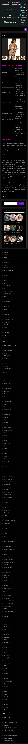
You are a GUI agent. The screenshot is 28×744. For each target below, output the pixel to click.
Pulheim (6, 585)
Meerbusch (6, 544)
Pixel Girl (24, 15)
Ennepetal (6, 322)
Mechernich (7, 538)
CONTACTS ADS (8, 361)
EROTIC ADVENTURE (9, 368)
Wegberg (6, 678)
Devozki (4, 375)
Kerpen (5, 466)
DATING (6, 366)
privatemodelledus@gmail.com (10, 17)
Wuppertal (6, 704)
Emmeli (18, 232)
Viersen (6, 668)
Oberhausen (7, 575)
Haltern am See (7, 409)
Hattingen (6, 417)
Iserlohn (6, 448)
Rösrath (6, 639)
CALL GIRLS (7, 355)
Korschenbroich (7, 512)
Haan (5, 404)
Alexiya (18, 243)
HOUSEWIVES (7, 595)
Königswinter (7, 510)
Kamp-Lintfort (7, 461)
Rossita (6, 222)
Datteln (5, 296)
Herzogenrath (7, 438)
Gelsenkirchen (7, 388)
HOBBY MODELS (8, 479)
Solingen (6, 652)
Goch (5, 396)
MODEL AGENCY (8, 606)
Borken (5, 283)
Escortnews (5, 372)
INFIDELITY (6, 598)
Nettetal (6, 564)
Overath (6, 580)
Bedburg (6, 265)
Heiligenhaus (7, 419)
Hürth (5, 445)
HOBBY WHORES (8, 481)
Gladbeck (6, 393)
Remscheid (6, 632)
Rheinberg (6, 637)
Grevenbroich (7, 399)
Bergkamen (6, 273)
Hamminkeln (7, 414)
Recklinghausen (7, 626)
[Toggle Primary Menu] (25, 29)
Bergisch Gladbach (8, 270)
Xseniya (12, 243)
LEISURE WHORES (8, 603)
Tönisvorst (6, 660)
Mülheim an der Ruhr (9, 562)
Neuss (5, 570)
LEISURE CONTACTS (9, 600)
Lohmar (6, 528)
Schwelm (6, 645)
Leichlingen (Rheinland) (9, 520)
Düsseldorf (6, 314)
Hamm (5, 412)
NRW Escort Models (14, 2)
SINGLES (6, 725)
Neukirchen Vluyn (8, 567)
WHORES (6, 733)
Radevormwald (7, 588)
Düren (5, 311)
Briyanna (12, 232)
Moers (5, 554)
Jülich (5, 453)
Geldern (6, 386)
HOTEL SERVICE (8, 492)
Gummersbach (7, 401)
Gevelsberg (6, 391)
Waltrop (6, 676)
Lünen (5, 533)
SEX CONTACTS (8, 717)
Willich (5, 694)
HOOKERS (6, 487)
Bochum (6, 278)
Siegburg (6, 650)
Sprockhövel (7, 655)
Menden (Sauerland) (9, 549)
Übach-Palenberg (8, 663)
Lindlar (5, 525)
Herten (5, 435)
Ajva (11, 222)
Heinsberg (6, 422)
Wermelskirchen (8, 681)
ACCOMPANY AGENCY (9, 348)
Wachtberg (6, 673)
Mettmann (6, 551)
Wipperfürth (7, 696)
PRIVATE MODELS (8, 611)
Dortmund (6, 306)
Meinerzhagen (7, 546)
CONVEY (6, 363)
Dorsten (6, 304)
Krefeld (5, 515)
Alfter (5, 254)
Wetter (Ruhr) (7, 689)
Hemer (5, 425)
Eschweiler (6, 332)
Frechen (6, 337)
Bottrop (5, 288)
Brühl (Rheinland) (8, 291)
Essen (5, 335)
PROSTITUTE (7, 614)
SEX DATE (6, 619)
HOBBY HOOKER (8, 476)
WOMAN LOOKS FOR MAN (10, 735)
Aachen (6, 252)
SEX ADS (6, 616)
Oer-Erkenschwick (8, 577)
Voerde (5, 670)
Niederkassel (7, 572)
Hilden (5, 440)
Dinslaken (6, 299)
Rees (5, 629)
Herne (5, 432)
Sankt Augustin (7, 642)
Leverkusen (7, 523)
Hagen (5, 406)
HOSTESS (6, 489)
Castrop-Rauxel (7, 293)
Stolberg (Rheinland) (9, 658)
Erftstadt (6, 324)
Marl (5, 536)
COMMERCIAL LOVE (9, 358)
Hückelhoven (7, 443)
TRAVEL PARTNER (8, 730)
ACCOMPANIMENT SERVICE (11, 345)
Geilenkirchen (7, 383)
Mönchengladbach (8, 557)
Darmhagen (7, 301)
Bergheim (6, 267)
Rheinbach (6, 634)
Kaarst (5, 456)
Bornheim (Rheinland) (9, 285)
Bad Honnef (7, 260)
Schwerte (6, 647)
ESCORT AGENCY (8, 738)
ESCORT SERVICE (8, 740)
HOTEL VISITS (7, 494)
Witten (5, 699)
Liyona (18, 222)
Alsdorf (5, 257)
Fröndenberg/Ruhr (8, 380)
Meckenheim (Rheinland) (10, 541)
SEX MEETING (7, 720)
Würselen (6, 707)
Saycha (6, 243)
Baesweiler (6, 262)
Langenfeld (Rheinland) (9, 518)
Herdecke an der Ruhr (9, 430)
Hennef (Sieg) (7, 427)
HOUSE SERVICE (8, 497)
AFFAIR (5, 353)
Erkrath (5, 330)
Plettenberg (6, 583)
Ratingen (6, 624)
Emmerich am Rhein (9, 319)
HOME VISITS (7, 484)
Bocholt (6, 275)
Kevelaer (6, 502)
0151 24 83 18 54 (11, 10)
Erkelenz (6, 327)
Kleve (5, 505)
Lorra (5, 232)
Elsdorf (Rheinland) (8, 317)
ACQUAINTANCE (8, 350)
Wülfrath (6, 702)
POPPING (6, 608)
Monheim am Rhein (8, 559)
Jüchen (6, 451)
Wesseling (6, 686)
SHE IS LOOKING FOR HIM (10, 722)
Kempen (6, 464)
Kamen (5, 458)
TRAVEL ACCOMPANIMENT (10, 727)
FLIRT (5, 474)
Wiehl (5, 691)
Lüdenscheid (7, 531)
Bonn (5, 280)
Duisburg (6, 309)
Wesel (5, 683)
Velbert (5, 665)
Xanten (5, 709)
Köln (5, 507)
